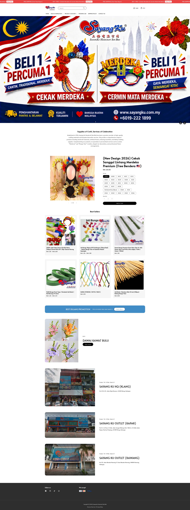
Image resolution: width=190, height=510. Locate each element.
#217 (125, 176)
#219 (132, 176)
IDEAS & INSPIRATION (56, 13)
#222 (106, 179)
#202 (106, 176)
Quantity (105, 196)
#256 (106, 186)
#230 (126, 179)
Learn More (119, 309)
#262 (106, 193)
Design (104, 173)
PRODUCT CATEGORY (70, 13)
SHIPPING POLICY (92, 13)
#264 (119, 193)
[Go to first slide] (184, 122)
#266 (132, 193)
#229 (119, 179)
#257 (112, 186)
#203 (112, 176)
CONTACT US (101, 13)
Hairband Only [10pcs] (111, 189)
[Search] (84, 8)
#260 (122, 189)
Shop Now (45, 1)
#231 (132, 179)
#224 (112, 179)
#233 (106, 183)
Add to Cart (119, 203)
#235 (112, 183)
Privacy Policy (99, 507)
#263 (112, 193)
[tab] (94, 121)
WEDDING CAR (82, 13)
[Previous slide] (180, 122)
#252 (126, 183)
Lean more (88, 344)
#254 (132, 183)
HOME (47, 13)
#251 (119, 183)
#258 (119, 186)
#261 (128, 189)
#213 (119, 176)
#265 (126, 193)
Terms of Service (91, 507)
